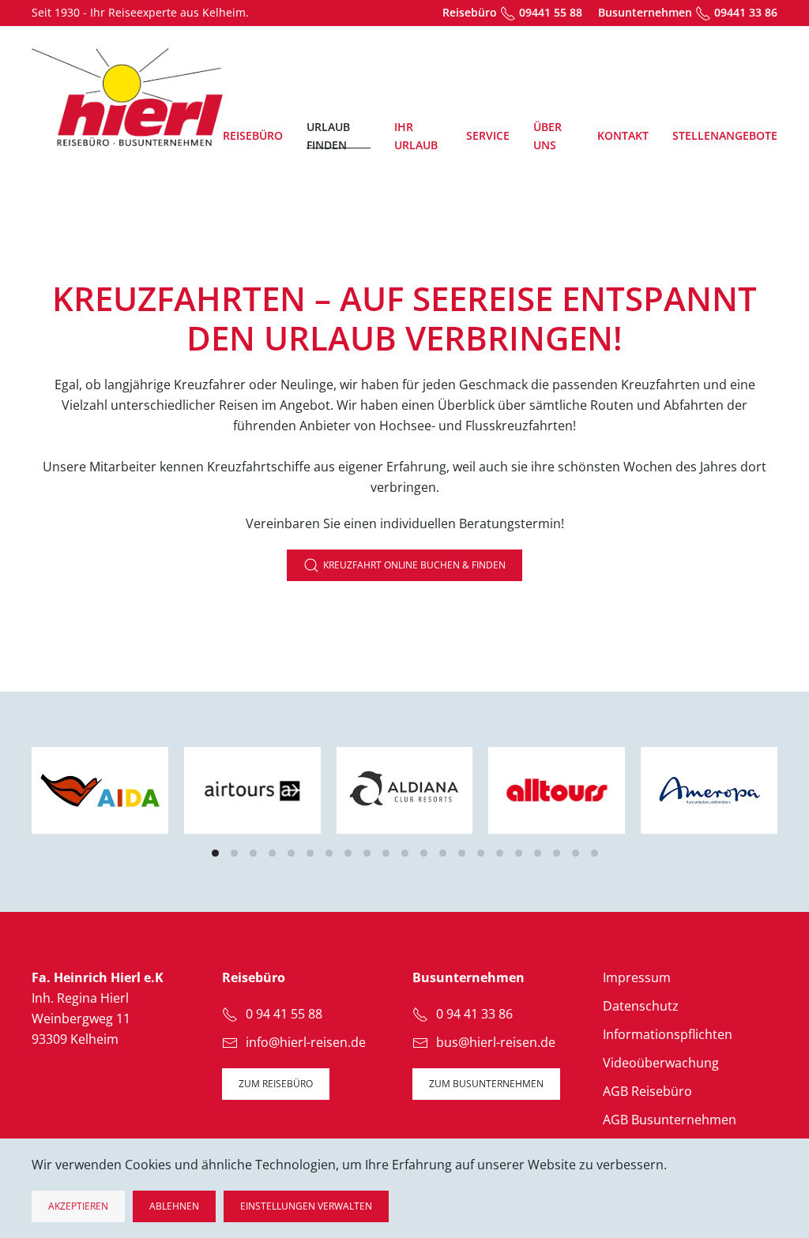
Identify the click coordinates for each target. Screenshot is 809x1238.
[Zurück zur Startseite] (127, 97)
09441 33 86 (745, 12)
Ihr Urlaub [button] (416, 135)
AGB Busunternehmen (669, 1119)
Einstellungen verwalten (306, 1206)
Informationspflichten (667, 1034)
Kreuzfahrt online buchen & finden (414, 565)
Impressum (637, 977)
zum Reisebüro (276, 1083)
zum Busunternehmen (486, 1083)
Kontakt (623, 135)
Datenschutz (641, 1006)
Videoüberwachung (661, 1062)
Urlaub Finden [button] (328, 135)
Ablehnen (174, 1206)
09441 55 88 (550, 12)
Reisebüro (253, 135)
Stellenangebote (724, 135)
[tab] (215, 853)
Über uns (547, 135)
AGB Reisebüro (647, 1091)
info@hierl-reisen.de (306, 1042)
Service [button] (488, 135)
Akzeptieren (78, 1206)
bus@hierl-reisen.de (495, 1042)
